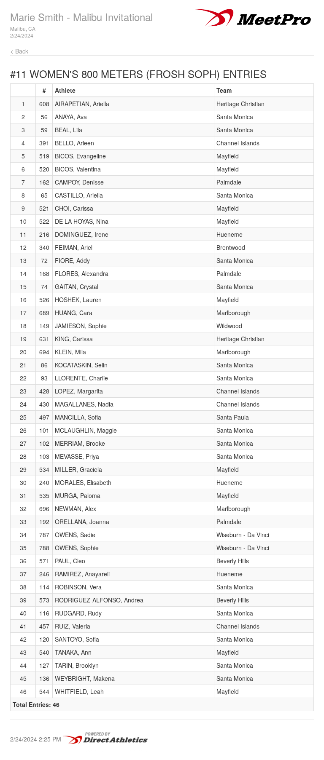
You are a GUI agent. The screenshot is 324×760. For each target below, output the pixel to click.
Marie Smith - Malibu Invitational (81, 16)
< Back (19, 51)
